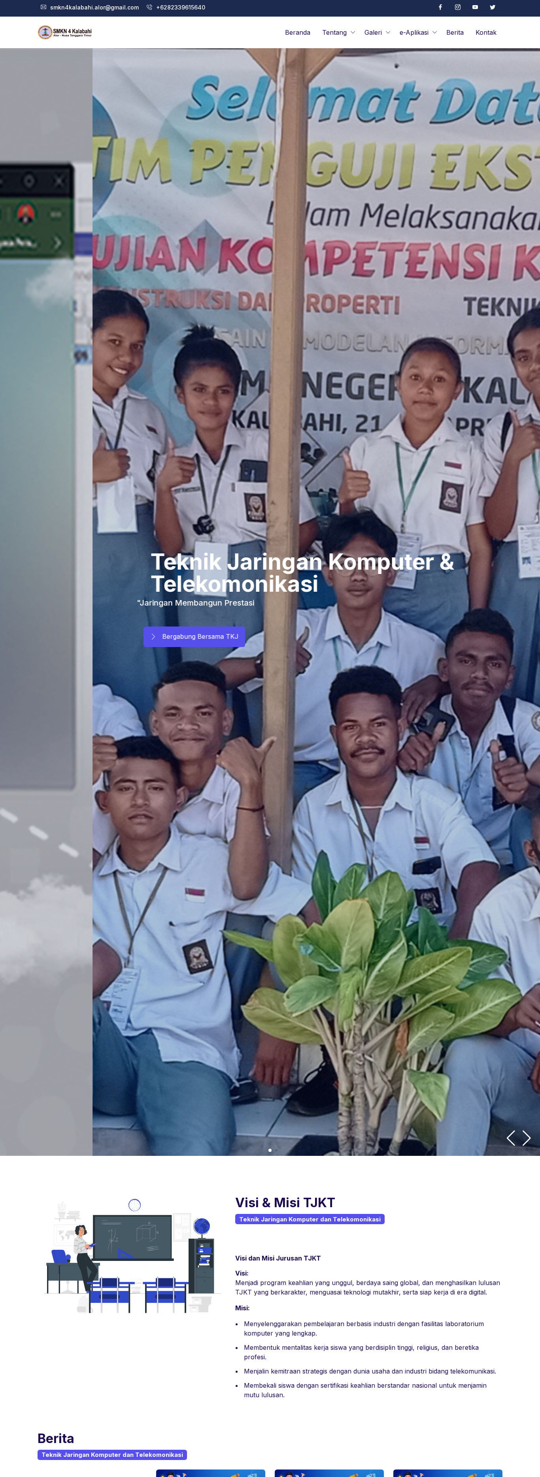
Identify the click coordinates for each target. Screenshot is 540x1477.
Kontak (486, 32)
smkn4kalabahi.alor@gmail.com (94, 7)
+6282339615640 (180, 7)
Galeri (373, 32)
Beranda (297, 32)
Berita (455, 32)
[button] (526, 1138)
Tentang (334, 32)
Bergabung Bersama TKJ (93, 636)
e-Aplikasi (414, 32)
